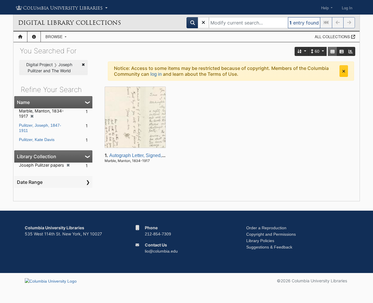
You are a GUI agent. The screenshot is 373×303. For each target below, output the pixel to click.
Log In (347, 8)
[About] (34, 36)
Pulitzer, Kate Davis (36, 139)
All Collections (333, 36)
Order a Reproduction (266, 228)
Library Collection (36, 156)
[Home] (20, 36)
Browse (54, 36)
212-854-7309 (158, 234)
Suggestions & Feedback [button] (269, 247)
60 (317, 51)
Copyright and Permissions (271, 234)
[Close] (343, 71)
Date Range (30, 182)
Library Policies (260, 240)
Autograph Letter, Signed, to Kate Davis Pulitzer (158, 155)
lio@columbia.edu (161, 251)
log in (156, 74)
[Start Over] (203, 22)
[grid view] (332, 51)
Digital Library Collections (69, 22)
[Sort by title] (302, 51)
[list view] (341, 51)
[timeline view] (350, 51)
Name (23, 102)
